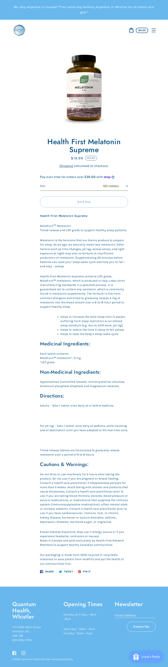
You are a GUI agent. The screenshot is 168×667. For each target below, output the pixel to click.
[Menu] (153, 30)
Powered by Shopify (62, 659)
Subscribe (141, 626)
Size (42, 186)
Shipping (66, 166)
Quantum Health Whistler (36, 659)
